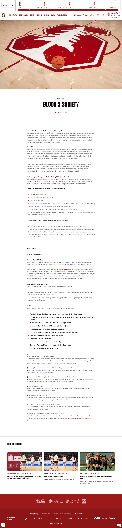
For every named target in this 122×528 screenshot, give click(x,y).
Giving (53, 15)
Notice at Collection (56, 523)
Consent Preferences (40, 519)
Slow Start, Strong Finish (53, 476)
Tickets (32, 15)
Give (92, 16)
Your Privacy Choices (84, 519)
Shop (86, 16)
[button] (16, 5)
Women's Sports (23, 15)
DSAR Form (71, 519)
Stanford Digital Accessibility (64, 513)
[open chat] (119, 525)
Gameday (46, 15)
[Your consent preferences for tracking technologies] (3, 525)
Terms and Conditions (56, 519)
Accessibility (78, 513)
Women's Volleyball (13, 473)
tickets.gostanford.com (40, 194)
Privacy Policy (35, 513)
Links (30, 10)
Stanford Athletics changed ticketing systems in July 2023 (45, 179)
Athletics (39, 15)
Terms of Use (46, 513)
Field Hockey (84, 473)
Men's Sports (13, 15)
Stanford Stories (62, 15)
